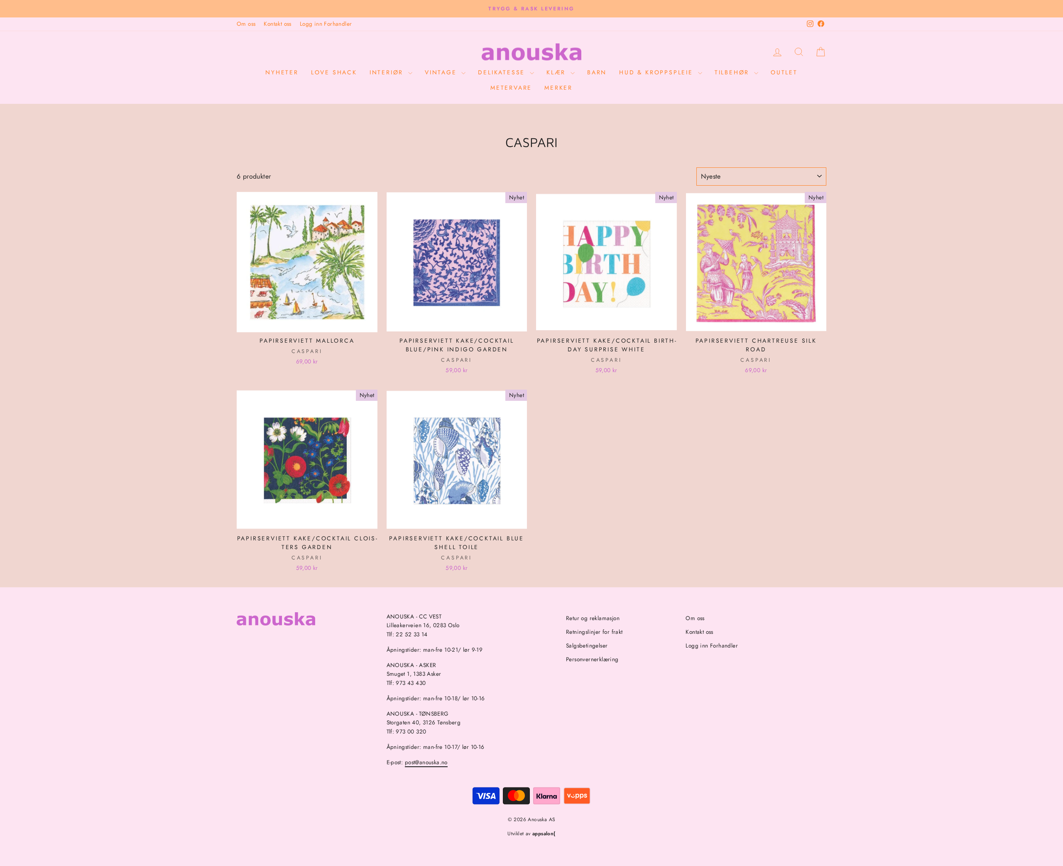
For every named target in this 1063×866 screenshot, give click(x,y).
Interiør (388, 72)
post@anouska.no (426, 762)
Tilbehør (733, 72)
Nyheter (282, 72)
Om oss (246, 24)
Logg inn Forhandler (326, 24)
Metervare (511, 87)
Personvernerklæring (592, 659)
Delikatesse (503, 72)
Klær (557, 72)
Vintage (442, 72)
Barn (597, 72)
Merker (558, 87)
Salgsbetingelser (586, 645)
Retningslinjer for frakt (594, 632)
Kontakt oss (277, 24)
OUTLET (784, 72)
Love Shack (334, 72)
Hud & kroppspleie (657, 72)
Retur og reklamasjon (593, 618)
